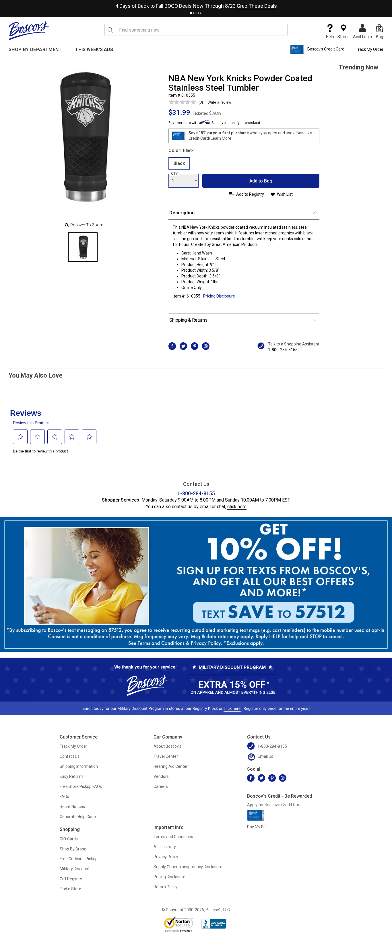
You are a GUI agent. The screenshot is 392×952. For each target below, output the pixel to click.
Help (330, 36)
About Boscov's (167, 746)
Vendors (161, 776)
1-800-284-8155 (283, 349)
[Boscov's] (29, 30)
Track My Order (369, 49)
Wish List (285, 194)
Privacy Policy (166, 856)
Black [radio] (179, 163)
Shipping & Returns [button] (188, 320)
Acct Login (362, 36)
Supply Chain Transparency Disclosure (188, 866)
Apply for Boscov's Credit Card (274, 805)
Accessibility (165, 846)
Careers (161, 786)
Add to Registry (250, 194)
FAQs (64, 796)
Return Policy (165, 887)
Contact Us (69, 756)
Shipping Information (79, 766)
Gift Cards (69, 839)
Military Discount (75, 868)
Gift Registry (71, 879)
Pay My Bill (256, 827)
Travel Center (166, 756)
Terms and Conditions (173, 836)
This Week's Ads (94, 49)
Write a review (219, 102)
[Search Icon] (110, 30)
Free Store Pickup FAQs (81, 786)
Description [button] (182, 212)
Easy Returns (72, 776)
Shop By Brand (73, 849)
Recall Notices (72, 806)
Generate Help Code (78, 816)
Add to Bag (260, 181)
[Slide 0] (83, 247)
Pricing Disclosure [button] (219, 296)
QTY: (174, 174)
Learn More (221, 138)
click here (237, 506)
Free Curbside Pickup (79, 858)
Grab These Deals (256, 6)
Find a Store (70, 889)
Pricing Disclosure (169, 877)
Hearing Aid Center (171, 766)
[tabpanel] (196, 4)
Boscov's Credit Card (325, 49)
